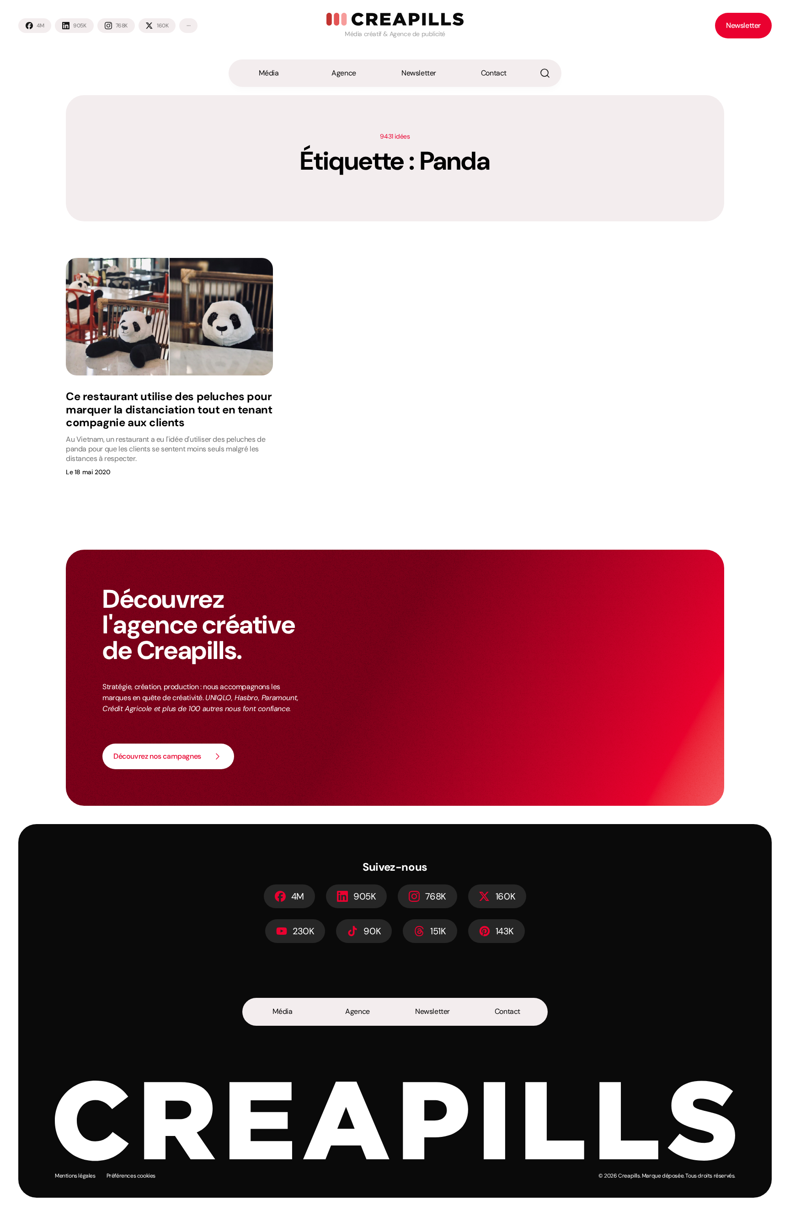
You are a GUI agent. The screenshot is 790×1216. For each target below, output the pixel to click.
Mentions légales (75, 1175)
